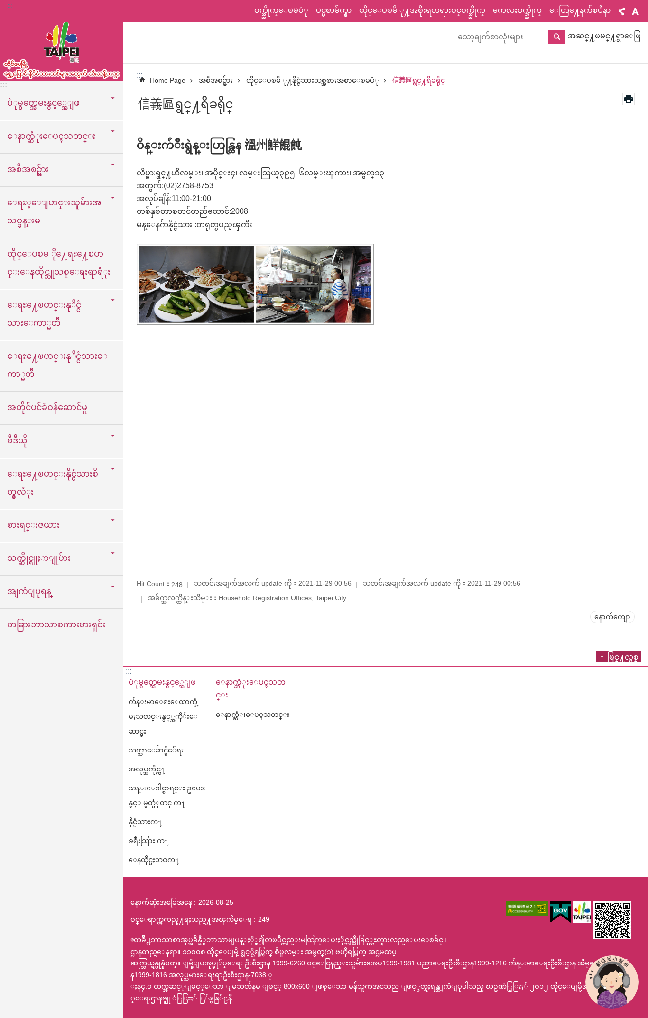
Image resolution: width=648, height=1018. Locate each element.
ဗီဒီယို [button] (17, 440)
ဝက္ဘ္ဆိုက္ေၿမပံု (281, 10)
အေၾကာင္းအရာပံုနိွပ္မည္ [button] (628, 99)
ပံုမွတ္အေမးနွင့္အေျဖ (162, 682)
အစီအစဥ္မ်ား (216, 80)
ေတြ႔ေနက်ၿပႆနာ (580, 10)
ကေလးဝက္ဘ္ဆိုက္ (517, 10)
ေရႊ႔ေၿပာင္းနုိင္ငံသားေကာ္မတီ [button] (44, 314)
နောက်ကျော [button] (612, 617)
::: (10, 5)
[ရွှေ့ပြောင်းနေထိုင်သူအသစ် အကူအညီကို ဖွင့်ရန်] (612, 982)
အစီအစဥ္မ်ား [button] (28, 169)
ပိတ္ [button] (622, 11)
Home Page (167, 80)
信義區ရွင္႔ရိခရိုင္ (418, 80)
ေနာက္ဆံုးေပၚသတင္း (251, 688)
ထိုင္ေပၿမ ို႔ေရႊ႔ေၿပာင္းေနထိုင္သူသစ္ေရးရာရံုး (59, 262)
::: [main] (139, 75)
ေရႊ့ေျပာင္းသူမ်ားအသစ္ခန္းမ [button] (54, 211)
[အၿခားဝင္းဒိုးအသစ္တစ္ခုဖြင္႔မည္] (527, 908)
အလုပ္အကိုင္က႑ (147, 769)
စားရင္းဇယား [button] (33, 525)
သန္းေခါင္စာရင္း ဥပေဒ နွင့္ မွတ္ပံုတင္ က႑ (167, 795)
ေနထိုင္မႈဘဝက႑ (154, 859)
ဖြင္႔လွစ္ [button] (623, 657)
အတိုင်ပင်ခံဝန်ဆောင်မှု (47, 407)
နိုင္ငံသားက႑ (145, 821)
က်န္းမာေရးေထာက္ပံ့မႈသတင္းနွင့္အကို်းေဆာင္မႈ (164, 716)
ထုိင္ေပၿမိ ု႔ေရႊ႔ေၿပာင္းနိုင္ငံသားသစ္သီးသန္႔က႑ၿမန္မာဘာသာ (61, 47)
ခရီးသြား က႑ (149, 840)
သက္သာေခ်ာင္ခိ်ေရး (156, 750)
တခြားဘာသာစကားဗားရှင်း (56, 624)
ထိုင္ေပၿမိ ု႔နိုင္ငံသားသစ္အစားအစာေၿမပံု (312, 80)
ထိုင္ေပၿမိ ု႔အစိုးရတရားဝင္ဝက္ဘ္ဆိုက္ (422, 10)
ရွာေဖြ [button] (556, 37)
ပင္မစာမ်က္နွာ (334, 10)
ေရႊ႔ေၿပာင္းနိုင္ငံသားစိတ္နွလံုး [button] (52, 482)
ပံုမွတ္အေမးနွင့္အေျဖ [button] (43, 103)
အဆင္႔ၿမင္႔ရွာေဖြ (604, 36)
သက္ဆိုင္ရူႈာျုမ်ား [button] (39, 558)
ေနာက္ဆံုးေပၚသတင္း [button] (51, 136)
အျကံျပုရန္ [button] (29, 591)
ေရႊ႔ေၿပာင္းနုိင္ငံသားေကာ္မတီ (57, 365)
